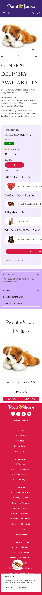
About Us (20, 430)
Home (20, 425)
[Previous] (2, 56)
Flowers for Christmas (20, 524)
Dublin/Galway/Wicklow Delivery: (15, 90)
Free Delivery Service (20, 492)
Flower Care (20, 435)
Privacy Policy (20, 446)
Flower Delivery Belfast (20, 557)
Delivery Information (13, 297)
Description (9, 274)
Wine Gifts (20, 529)
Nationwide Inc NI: (9, 97)
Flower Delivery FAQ (20, 479)
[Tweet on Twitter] (19, 260)
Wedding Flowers (20, 497)
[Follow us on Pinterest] (24, 414)
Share (7, 260)
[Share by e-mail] (22, 260)
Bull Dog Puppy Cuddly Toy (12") (21, 382)
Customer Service (20, 474)
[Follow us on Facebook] (13, 414)
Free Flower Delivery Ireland (20, 573)
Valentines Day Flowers (20, 518)
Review (6, 291)
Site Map (20, 441)
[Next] (36, 56)
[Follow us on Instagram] (18, 414)
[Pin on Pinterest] (15, 260)
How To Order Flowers (20, 469)
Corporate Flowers (20, 503)
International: (7, 106)
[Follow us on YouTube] (29, 414)
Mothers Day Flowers (20, 513)
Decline (22, 588)
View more (30, 399)
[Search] (9, 13)
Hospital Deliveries (20, 547)
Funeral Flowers (20, 508)
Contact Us (20, 451)
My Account (20, 464)
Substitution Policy (12, 303)
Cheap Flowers (20, 534)
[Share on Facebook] (12, 260)
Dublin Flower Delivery (20, 552)
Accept (9, 588)
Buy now (12, 399)
